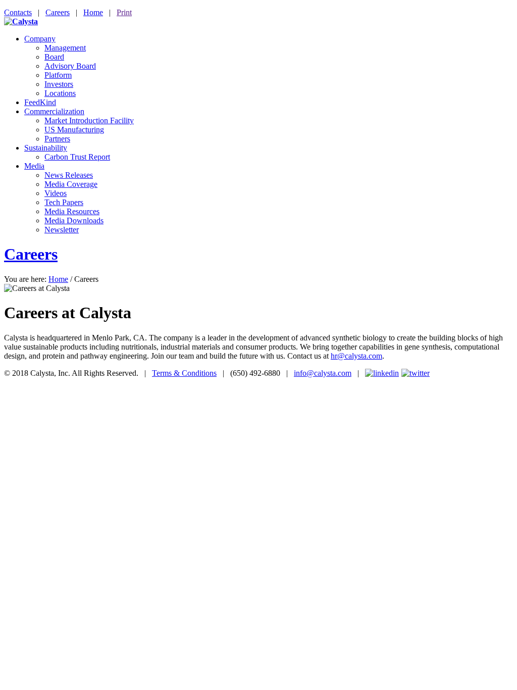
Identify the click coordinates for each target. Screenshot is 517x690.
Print (124, 12)
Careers (57, 12)
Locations (60, 93)
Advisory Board (70, 66)
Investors (58, 84)
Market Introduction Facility (89, 120)
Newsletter (61, 229)
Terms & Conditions (184, 373)
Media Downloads (74, 220)
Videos (55, 193)
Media (34, 166)
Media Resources (71, 211)
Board (54, 57)
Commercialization (54, 111)
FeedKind (40, 102)
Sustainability (45, 147)
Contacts (18, 12)
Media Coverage (70, 184)
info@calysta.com (322, 373)
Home (93, 12)
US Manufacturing (74, 129)
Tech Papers (63, 202)
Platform (58, 75)
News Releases (68, 175)
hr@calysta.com (356, 356)
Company (40, 38)
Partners (57, 138)
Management (65, 47)
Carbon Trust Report (77, 157)
